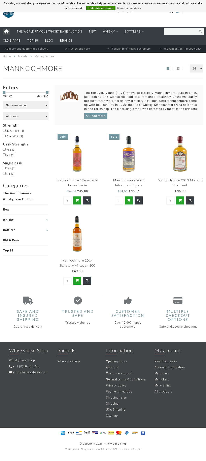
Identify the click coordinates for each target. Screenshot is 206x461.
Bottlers (133, 31)
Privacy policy (116, 385)
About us (112, 367)
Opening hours (116, 361)
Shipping (112, 403)
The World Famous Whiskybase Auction (49, 31)
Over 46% (14, 136)
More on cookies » (129, 8)
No (10, 155)
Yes (11, 149)
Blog (49, 40)
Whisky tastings (69, 361)
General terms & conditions (126, 379)
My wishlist (162, 385)
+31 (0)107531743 (26, 366)
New (92, 31)
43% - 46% (15, 130)
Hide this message (101, 8)
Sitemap (112, 415)
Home (7, 56)
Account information (169, 367)
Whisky (109, 31)
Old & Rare (11, 40)
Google (137, 449)
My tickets (161, 379)
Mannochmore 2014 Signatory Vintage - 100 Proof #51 (77, 265)
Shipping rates (116, 397)
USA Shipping (116, 409)
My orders (161, 373)
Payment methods (119, 391)
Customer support (119, 373)
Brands (66, 40)
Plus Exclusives (165, 361)
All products (163, 391)
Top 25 (32, 40)
